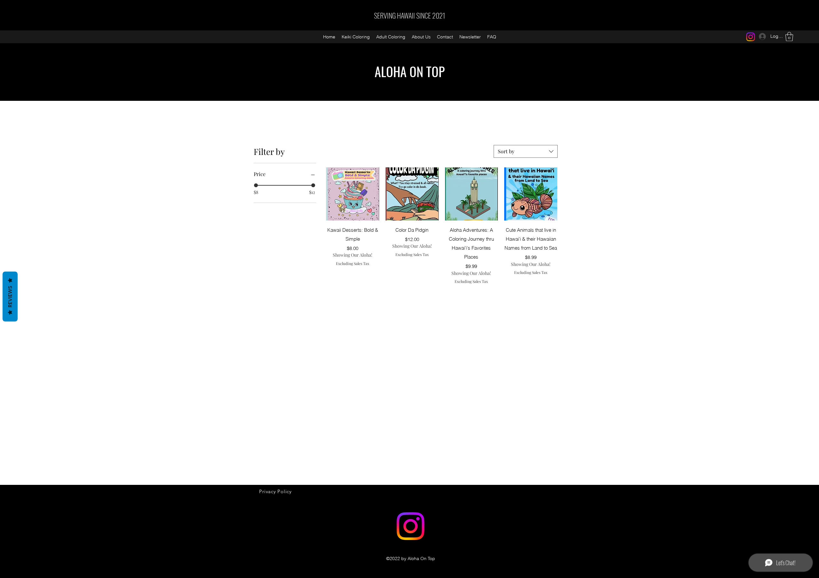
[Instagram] (750, 37)
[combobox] (526, 151)
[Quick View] (352, 194)
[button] (789, 36)
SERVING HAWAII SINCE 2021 (409, 15)
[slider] (256, 185)
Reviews (10, 297)
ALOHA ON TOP (410, 71)
